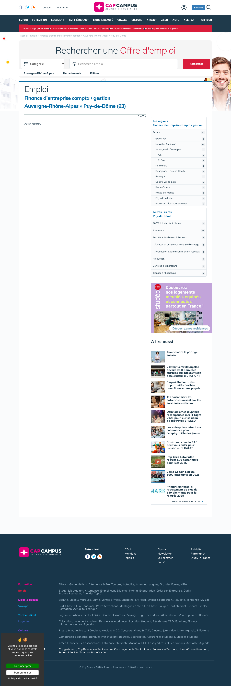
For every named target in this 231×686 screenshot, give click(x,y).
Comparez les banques (73, 636)
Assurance (178, 230)
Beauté (63, 599)
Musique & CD (110, 630)
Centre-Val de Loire (179, 181)
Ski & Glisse (149, 606)
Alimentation (169, 615)
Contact (47, 7)
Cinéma (156, 630)
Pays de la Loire (179, 198)
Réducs (203, 615)
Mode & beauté (103, 19)
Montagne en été (130, 606)
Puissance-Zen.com (165, 649)
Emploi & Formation (159, 599)
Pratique (91, 608)
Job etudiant (43, 28)
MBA (184, 584)
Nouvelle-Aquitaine (179, 143)
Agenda (189, 19)
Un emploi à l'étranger (120, 28)
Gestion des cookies (141, 667)
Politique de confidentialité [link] (22, 678)
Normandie (179, 165)
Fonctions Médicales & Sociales (178, 237)
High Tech (205, 19)
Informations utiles (70, 624)
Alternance (73, 28)
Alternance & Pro (99, 584)
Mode (156, 615)
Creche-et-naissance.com (90, 652)
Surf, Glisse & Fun (70, 606)
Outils (148, 28)
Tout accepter (22, 666)
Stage (33, 28)
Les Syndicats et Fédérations (166, 643)
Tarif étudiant (79, 19)
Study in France (200, 557)
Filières (63, 584)
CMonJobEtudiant (58, 28)
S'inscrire (198, 7)
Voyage (122, 19)
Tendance (193, 599)
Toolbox (116, 584)
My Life (205, 599)
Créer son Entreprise (169, 590)
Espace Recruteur (160, 28)
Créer (62, 643)
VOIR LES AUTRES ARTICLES (187, 501)
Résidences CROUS (165, 621)
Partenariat (198, 553)
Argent (152, 19)
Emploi (23, 19)
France (178, 132)
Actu (175, 19)
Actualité (128, 584)
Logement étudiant (86, 621)
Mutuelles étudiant (186, 636)
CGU (128, 549)
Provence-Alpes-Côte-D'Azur (179, 203)
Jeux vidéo (169, 630)
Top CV (98, 593)
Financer (193, 621)
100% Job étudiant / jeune (178, 223)
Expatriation (138, 28)
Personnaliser (22, 672)
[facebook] (21, 7)
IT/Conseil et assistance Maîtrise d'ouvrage (178, 244)
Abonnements (82, 615)
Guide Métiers (78, 584)
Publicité (196, 549)
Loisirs (96, 615)
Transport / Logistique (178, 272)
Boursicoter (138, 636)
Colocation (65, 621)
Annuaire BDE (138, 643)
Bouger (163, 606)
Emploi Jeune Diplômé (90, 28)
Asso (164, 19)
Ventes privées (110, 599)
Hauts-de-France (179, 192)
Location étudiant (140, 621)
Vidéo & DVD (142, 630)
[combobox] (40, 73)
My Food (140, 599)
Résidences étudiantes (113, 621)
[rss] (33, 7)
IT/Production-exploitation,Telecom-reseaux (178, 251)
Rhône (181, 160)
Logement (57, 19)
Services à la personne (178, 265)
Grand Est (179, 138)
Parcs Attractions (107, 606)
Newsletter (62, 7)
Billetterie (203, 630)
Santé (96, 599)
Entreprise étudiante (115, 643)
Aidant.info (66, 652)
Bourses (124, 636)
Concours (126, 630)
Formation (39, 19)
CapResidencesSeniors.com (95, 649)
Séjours (192, 606)
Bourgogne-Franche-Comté (179, 171)
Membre (185, 8)
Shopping (128, 599)
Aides (182, 621)
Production (178, 258)
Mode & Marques (80, 599)
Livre (180, 630)
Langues (152, 584)
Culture (136, 19)
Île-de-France (179, 187)
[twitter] (27, 7)
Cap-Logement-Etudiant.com (132, 649)
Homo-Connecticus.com (193, 649)
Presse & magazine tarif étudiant (79, 630)
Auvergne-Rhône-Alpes (179, 149)
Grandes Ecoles (169, 584)
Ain (181, 154)
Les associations (90, 643)
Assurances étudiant (160, 636)
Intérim (105, 28)
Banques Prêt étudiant (103, 636)
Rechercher (196, 63)
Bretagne (179, 176)
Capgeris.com (67, 649)
